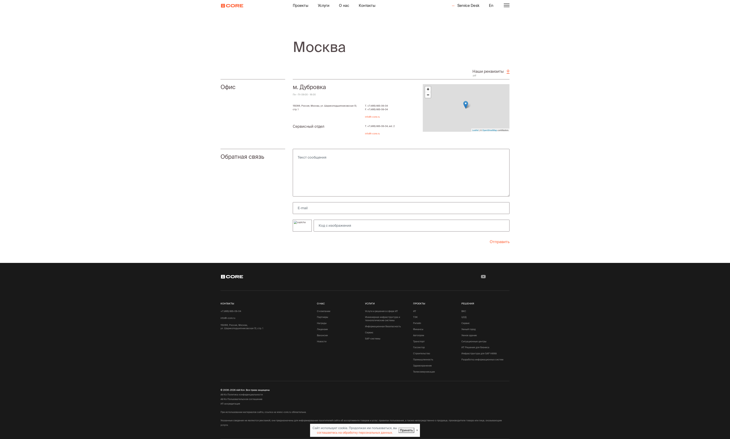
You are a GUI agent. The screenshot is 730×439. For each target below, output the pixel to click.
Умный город (468, 329)
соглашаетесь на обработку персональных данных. (355, 432)
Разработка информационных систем (482, 359)
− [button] (428, 95)
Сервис (369, 332)
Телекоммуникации (424, 371)
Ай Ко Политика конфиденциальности (242, 394)
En (491, 5)
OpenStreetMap (489, 130)
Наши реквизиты (488, 71)
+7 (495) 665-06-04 (231, 311)
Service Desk (467, 5)
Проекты (300, 5)
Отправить (499, 241)
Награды (322, 323)
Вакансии (322, 335)
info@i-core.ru (372, 117)
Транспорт (419, 341)
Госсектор (419, 347)
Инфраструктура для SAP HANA (479, 353)
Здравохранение (422, 365)
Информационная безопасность (383, 326)
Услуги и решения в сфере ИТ (381, 311)
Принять (406, 430)
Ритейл (417, 323)
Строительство (421, 353)
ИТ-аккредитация (230, 403)
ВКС (463, 311)
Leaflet (475, 130)
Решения (467, 303)
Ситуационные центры (473, 341)
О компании (323, 311)
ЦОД (464, 317)
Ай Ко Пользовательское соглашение (241, 399)
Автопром (418, 335)
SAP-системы (372, 338)
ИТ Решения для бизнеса (475, 347)
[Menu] (506, 6)
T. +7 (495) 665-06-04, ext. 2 (380, 126)
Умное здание (469, 335)
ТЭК (415, 317)
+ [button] (428, 89)
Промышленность (423, 359)
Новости (321, 341)
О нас (344, 5)
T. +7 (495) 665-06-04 (376, 106)
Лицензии (322, 329)
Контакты (367, 5)
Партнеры (322, 317)
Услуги (324, 5)
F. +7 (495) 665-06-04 (376, 109)
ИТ (414, 311)
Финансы (418, 329)
